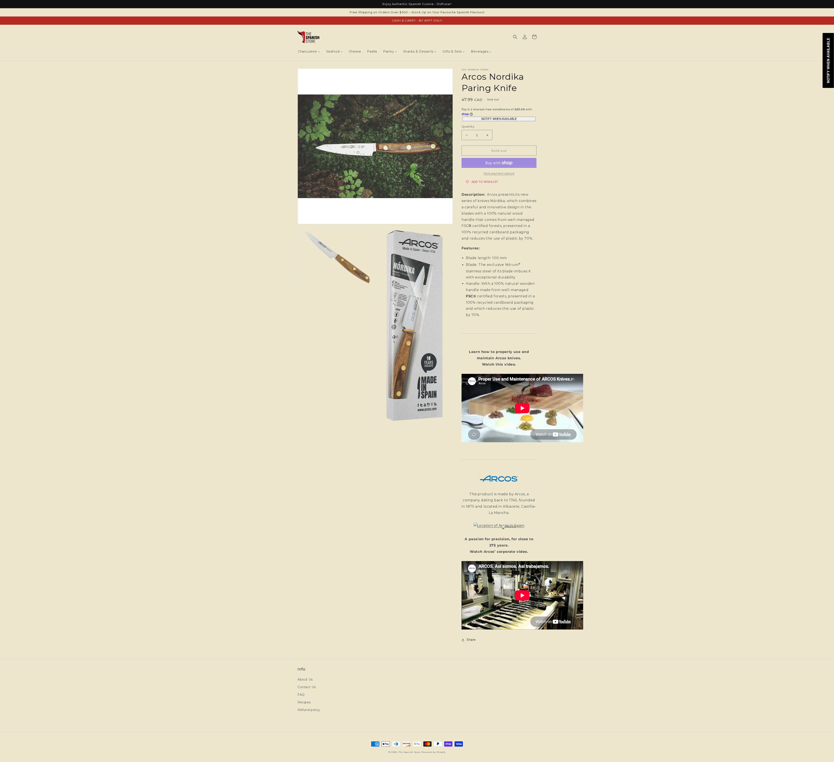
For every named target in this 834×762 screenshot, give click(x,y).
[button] (515, 37)
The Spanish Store (409, 752)
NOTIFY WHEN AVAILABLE (499, 119)
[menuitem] (309, 51)
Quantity (468, 126)
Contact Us (307, 687)
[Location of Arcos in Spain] (499, 525)
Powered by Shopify (433, 752)
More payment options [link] (499, 173)
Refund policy (309, 710)
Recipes (304, 702)
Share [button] (471, 640)
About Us (305, 679)
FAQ (301, 695)
